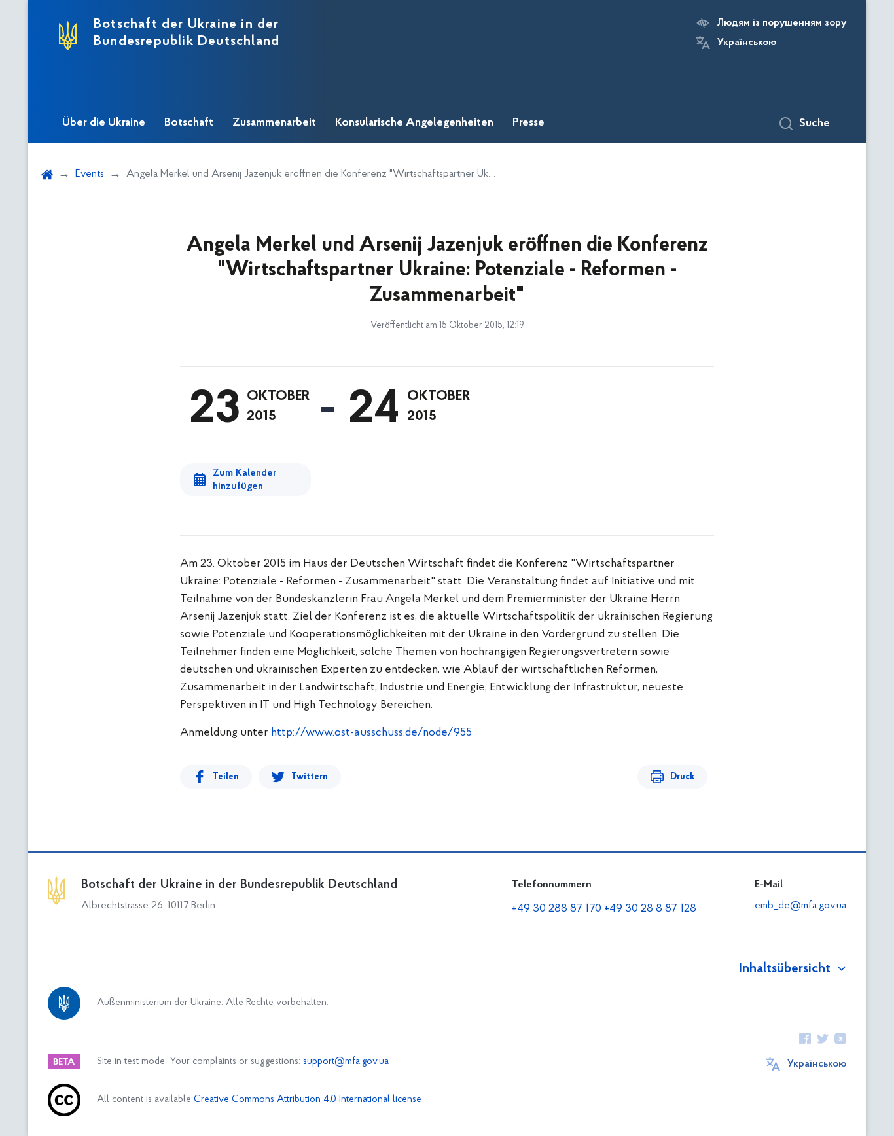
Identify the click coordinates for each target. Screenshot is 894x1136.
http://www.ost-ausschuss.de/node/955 (371, 733)
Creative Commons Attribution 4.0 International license (307, 1100)
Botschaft (188, 123)
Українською (746, 42)
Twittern (309, 777)
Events (89, 174)
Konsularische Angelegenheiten (414, 123)
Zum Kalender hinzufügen (245, 479)
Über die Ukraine (103, 123)
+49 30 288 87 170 (556, 909)
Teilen (226, 777)
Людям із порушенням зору (781, 23)
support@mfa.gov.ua (346, 1062)
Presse (528, 123)
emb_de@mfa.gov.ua (800, 905)
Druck (682, 777)
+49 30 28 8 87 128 (650, 909)
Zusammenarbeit (274, 123)
